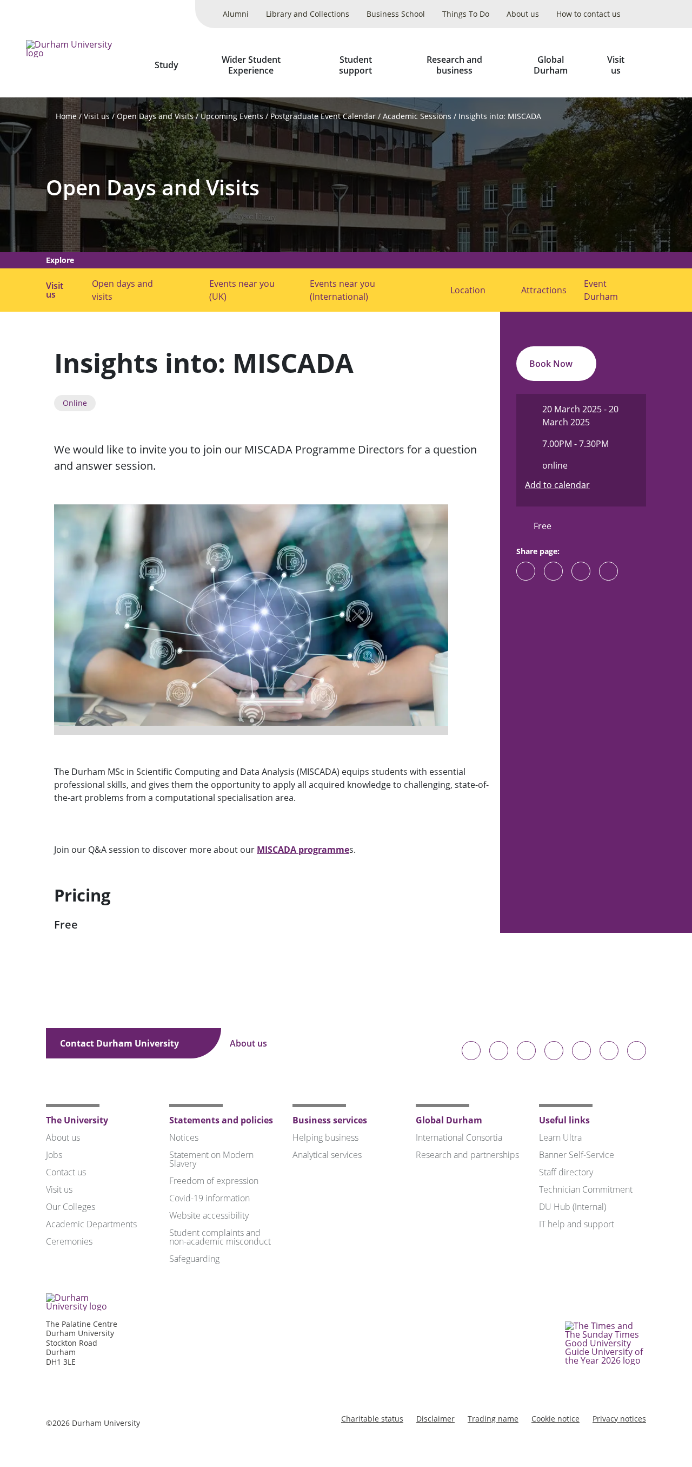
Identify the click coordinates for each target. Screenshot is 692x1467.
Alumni (236, 14)
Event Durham (601, 290)
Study (166, 65)
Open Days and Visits (155, 116)
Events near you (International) (342, 290)
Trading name (493, 1418)
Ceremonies (69, 1241)
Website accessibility (209, 1215)
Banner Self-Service (576, 1155)
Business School (396, 14)
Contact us (66, 1172)
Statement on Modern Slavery (211, 1159)
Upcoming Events (232, 116)
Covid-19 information (209, 1198)
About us (523, 14)
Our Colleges (70, 1207)
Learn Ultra (560, 1137)
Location (467, 290)
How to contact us (588, 14)
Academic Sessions (417, 116)
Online (75, 403)
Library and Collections (307, 14)
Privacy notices (619, 1418)
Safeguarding (194, 1259)
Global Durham (551, 65)
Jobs (54, 1155)
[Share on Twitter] (553, 571)
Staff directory (566, 1172)
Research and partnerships (467, 1155)
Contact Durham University (120, 1043)
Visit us (615, 65)
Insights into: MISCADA (499, 116)
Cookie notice (555, 1418)
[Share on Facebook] (580, 571)
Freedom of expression (213, 1181)
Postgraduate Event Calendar (323, 116)
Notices (183, 1137)
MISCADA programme (303, 850)
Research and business (454, 65)
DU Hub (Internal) (572, 1207)
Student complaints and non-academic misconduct (220, 1237)
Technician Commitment (586, 1189)
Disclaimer (435, 1418)
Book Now (552, 364)
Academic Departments (91, 1224)
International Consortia (459, 1137)
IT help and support (576, 1224)
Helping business (325, 1137)
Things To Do (465, 14)
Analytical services (327, 1155)
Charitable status (372, 1418)
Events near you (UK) (242, 290)
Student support (355, 65)
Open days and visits (122, 290)
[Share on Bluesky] (525, 576)
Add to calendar (557, 485)
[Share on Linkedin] (608, 571)
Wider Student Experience (251, 65)
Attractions (544, 290)
